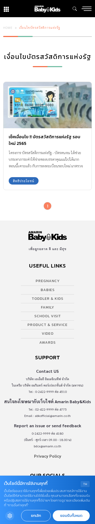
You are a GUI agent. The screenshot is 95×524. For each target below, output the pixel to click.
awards (47, 342)
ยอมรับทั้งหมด (71, 515)
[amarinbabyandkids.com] (47, 8)
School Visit (47, 316)
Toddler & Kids (47, 298)
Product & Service (47, 325)
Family (47, 307)
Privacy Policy (47, 456)
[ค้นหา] (74, 9)
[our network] (6, 8)
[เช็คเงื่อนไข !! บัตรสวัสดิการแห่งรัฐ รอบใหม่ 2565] (47, 105)
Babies (48, 290)
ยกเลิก (36, 515)
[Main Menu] (86, 8)
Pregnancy (48, 281)
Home (8, 27)
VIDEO (48, 333)
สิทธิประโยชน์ (23, 181)
